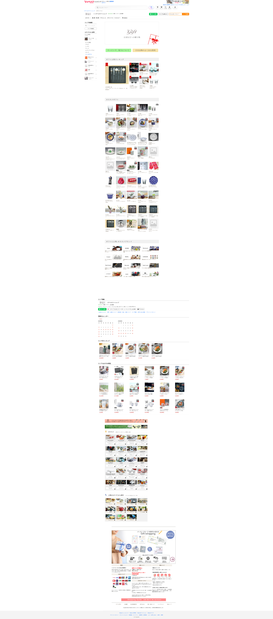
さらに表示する (88, 54)
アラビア (87, 44)
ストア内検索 (185, 14)
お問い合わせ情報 (141, 312)
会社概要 (121, 13)
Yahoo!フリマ (151, 612)
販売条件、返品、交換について (124, 312)
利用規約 (130, 615)
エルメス (87, 52)
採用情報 (145, 615)
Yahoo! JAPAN (166, 4)
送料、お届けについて (112, 312)
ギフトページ (110, 17)
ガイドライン (135, 615)
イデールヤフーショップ (89, 10)
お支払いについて (102, 312)
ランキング (116, 17)
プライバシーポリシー (151, 312)
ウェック (87, 48)
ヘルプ (187, 4)
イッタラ (87, 46)
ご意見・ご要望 (160, 615)
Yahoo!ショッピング (123, 612)
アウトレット (103, 17)
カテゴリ (87, 17)
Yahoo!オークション (141, 612)
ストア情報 (134, 312)
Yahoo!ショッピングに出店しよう (178, 4)
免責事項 (140, 615)
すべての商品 (88, 42)
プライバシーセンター (123, 615)
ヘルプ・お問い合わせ (152, 615)
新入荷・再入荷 (95, 17)
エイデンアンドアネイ (90, 50)
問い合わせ (124, 17)
